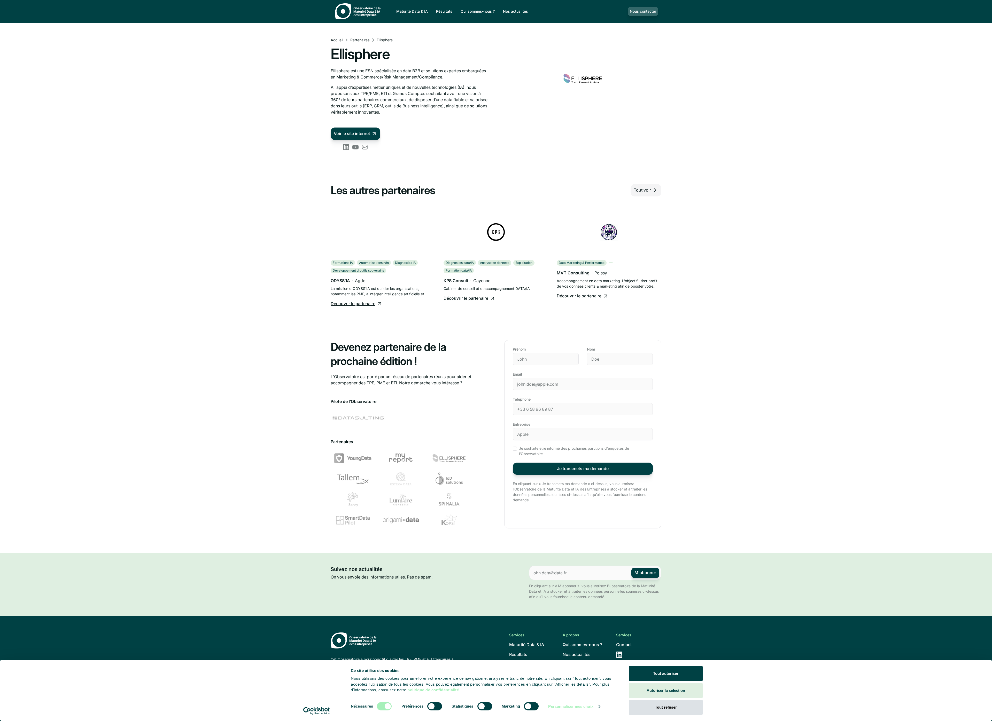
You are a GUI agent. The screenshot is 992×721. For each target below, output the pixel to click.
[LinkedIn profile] (619, 655)
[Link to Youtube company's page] (355, 147)
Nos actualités (515, 11)
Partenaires (359, 40)
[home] (359, 11)
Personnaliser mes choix (570, 706)
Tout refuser (666, 707)
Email (517, 374)
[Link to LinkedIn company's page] (346, 147)
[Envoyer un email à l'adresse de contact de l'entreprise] (365, 147)
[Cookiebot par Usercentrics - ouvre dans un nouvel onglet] (316, 711)
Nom (591, 349)
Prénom (519, 349)
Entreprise (521, 424)
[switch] (434, 706)
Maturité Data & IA (412, 11)
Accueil (337, 40)
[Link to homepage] (393, 641)
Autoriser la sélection (666, 690)
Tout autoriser (665, 673)
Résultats (444, 11)
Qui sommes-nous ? (478, 11)
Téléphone (522, 399)
